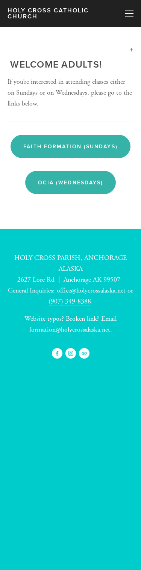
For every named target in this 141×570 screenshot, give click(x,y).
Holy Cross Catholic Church (48, 13)
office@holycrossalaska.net (91, 290)
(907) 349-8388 (70, 301)
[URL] (84, 353)
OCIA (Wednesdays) (70, 182)
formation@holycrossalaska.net (69, 329)
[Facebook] (57, 353)
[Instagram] (70, 353)
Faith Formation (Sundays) (70, 146)
